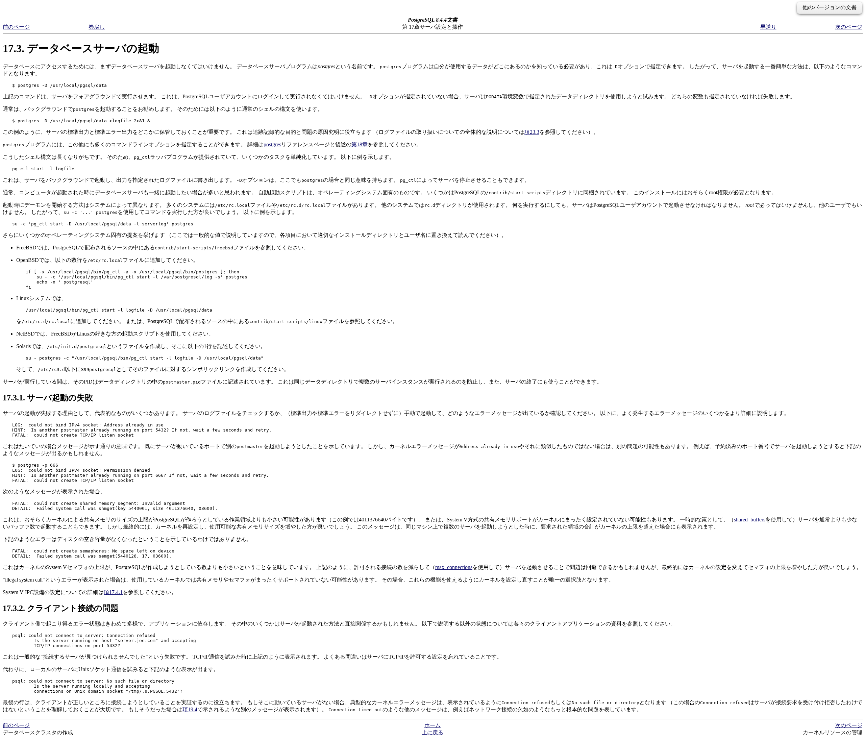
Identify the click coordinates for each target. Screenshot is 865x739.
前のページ (16, 27)
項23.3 (531, 132)
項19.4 (189, 709)
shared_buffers (749, 519)
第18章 (359, 144)
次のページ (848, 27)
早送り (768, 27)
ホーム (432, 725)
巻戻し (97, 27)
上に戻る (432, 732)
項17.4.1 (113, 592)
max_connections (453, 567)
